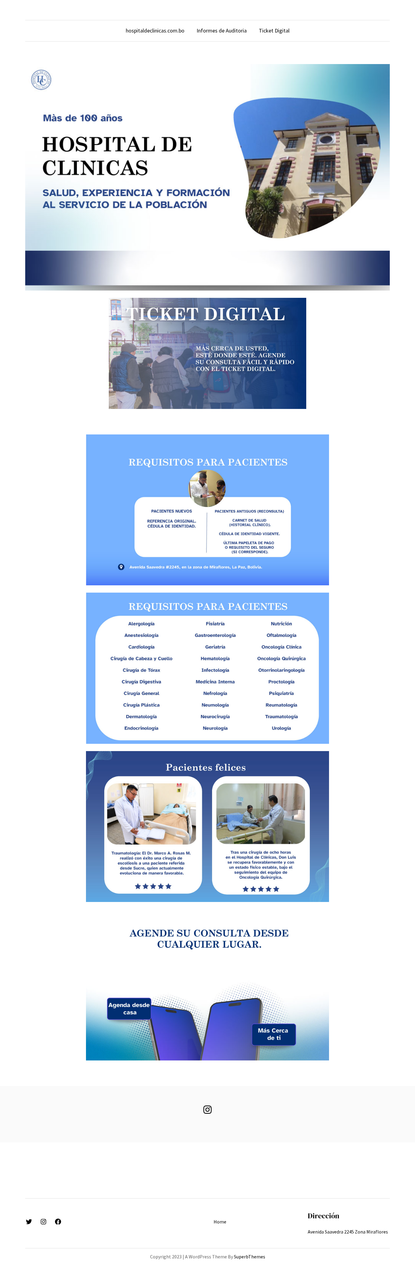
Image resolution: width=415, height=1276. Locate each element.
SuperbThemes (249, 1257)
